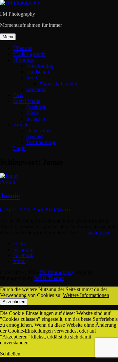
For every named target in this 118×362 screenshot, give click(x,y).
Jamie (10, 195)
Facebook (36, 107)
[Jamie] (8, 176)
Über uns (22, 48)
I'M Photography (17, 14)
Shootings (23, 60)
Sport (31, 77)
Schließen (10, 353)
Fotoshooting (39, 66)
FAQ (18, 95)
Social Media (26, 101)
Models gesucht (29, 54)
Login (19, 148)
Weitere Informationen (86, 295)
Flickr (32, 113)
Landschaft (37, 71)
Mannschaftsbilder (58, 83)
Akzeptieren (14, 301)
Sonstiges (36, 89)
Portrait (7, 182)
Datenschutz (39, 130)
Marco (63, 209)
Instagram (36, 119)
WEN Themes (49, 278)
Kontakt (21, 124)
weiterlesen (98, 232)
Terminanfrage (41, 142)
